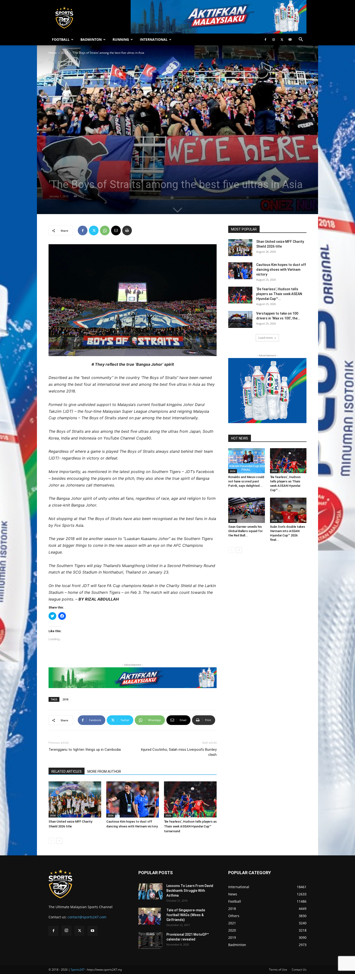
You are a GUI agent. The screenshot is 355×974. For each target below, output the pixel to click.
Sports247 (78, 969)
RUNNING (121, 39)
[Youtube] (290, 39)
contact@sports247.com (87, 917)
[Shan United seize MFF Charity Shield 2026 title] (75, 799)
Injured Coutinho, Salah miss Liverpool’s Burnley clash (179, 752)
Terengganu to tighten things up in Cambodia (85, 749)
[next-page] (59, 841)
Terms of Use (278, 969)
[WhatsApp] (105, 230)
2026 (53, 815)
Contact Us (299, 969)
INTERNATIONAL (154, 39)
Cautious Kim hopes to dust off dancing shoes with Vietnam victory (281, 269)
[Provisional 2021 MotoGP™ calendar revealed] (150, 940)
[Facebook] (265, 39)
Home (53, 53)
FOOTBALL (61, 39)
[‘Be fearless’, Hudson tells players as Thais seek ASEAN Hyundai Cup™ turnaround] (190, 799)
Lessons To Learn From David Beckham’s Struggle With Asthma (189, 890)
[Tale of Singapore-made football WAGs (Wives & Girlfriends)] (149, 916)
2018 (65, 699)
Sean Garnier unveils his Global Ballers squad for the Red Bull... (245, 531)
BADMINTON (91, 39)
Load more (265, 338)
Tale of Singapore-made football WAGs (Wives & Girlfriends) (185, 915)
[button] (300, 40)
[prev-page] (52, 841)
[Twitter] (281, 39)
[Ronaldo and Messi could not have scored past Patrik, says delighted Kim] (246, 460)
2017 (64, 53)
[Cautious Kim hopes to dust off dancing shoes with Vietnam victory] (132, 799)
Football (64, 173)
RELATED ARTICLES (66, 771)
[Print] (127, 230)
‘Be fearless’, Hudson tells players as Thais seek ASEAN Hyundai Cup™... (279, 294)
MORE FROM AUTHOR (104, 771)
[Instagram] (273, 39)
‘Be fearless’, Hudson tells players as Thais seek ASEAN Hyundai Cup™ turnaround (190, 826)
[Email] (116, 230)
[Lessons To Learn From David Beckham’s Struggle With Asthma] (150, 891)
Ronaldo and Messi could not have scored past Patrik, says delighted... (246, 481)
